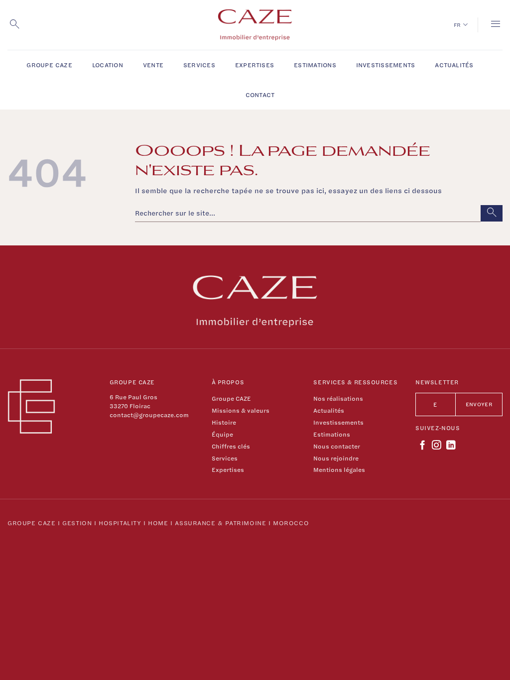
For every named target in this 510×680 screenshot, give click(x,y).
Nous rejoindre (336, 458)
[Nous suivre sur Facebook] (422, 446)
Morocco (291, 522)
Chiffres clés (231, 446)
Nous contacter (336, 446)
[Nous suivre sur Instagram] (436, 446)
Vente (153, 64)
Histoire (224, 422)
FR (457, 24)
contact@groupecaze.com (149, 415)
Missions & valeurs (240, 410)
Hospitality (120, 522)
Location (107, 64)
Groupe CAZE (49, 64)
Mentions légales (339, 469)
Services (199, 64)
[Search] (14, 24)
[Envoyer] (492, 213)
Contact (260, 94)
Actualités (454, 64)
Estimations (315, 64)
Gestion (77, 522)
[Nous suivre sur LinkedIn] (451, 446)
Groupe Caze (31, 522)
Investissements (385, 64)
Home (158, 522)
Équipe (222, 434)
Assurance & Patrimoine (220, 522)
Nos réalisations (338, 398)
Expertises (254, 64)
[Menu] (496, 25)
